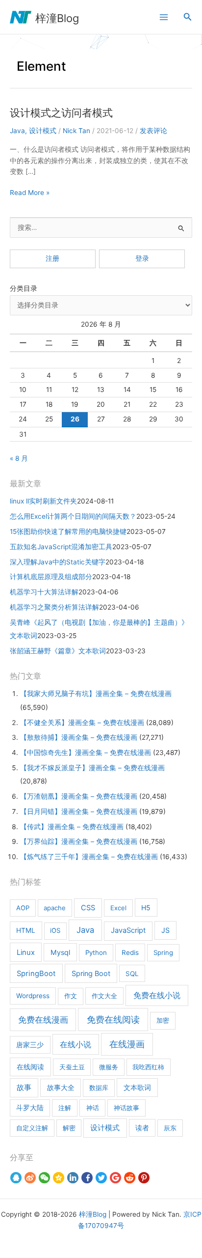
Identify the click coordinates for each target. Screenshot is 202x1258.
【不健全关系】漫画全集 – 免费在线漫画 (82, 723)
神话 (92, 1108)
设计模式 (42, 131)
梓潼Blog (57, 18)
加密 (162, 1020)
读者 (142, 1128)
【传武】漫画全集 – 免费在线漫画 (72, 827)
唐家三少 (30, 1045)
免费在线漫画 (43, 1019)
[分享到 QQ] (16, 1178)
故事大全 (61, 1087)
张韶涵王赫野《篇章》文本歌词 (58, 651)
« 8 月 (19, 458)
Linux (26, 952)
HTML (25, 930)
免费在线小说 (156, 995)
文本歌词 (137, 1087)
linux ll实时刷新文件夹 (43, 501)
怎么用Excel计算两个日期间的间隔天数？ (73, 516)
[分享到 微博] (30, 1178)
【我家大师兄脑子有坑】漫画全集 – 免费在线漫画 (96, 694)
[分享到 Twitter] (101, 1178)
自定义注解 (32, 1128)
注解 (64, 1108)
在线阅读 (30, 1066)
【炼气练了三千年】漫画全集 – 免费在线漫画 (89, 857)
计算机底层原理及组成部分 (51, 577)
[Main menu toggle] (163, 17)
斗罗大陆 (30, 1108)
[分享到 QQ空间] (58, 1178)
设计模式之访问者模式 (61, 113)
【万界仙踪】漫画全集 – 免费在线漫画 (78, 841)
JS (165, 930)
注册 (52, 258)
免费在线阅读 (113, 1019)
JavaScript (128, 930)
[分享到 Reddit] (129, 1178)
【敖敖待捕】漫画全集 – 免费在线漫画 (78, 737)
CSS (88, 907)
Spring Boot (91, 973)
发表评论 (153, 131)
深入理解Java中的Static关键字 (57, 562)
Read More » (30, 193)
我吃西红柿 (148, 1067)
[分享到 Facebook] (87, 1178)
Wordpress (33, 996)
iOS (55, 930)
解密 (69, 1128)
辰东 (170, 1128)
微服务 (108, 1067)
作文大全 (104, 996)
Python (96, 952)
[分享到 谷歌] (115, 1178)
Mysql (60, 952)
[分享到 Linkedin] (72, 1178)
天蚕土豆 (72, 1067)
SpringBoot (36, 973)
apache (55, 908)
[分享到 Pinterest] (144, 1178)
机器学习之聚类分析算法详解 (54, 607)
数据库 (98, 1087)
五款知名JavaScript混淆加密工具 (61, 547)
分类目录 (23, 288)
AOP (22, 908)
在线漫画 (127, 1044)
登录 (142, 258)
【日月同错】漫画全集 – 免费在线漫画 (78, 811)
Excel (118, 908)
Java (17, 131)
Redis (130, 952)
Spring (163, 952)
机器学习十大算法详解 (44, 592)
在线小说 (75, 1044)
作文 (70, 996)
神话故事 (126, 1108)
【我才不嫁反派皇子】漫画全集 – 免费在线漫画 (92, 768)
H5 (146, 907)
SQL (132, 974)
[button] (187, 17)
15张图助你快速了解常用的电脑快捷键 (68, 531)
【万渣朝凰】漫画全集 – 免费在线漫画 (78, 796)
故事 (24, 1087)
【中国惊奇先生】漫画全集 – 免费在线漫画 (85, 752)
